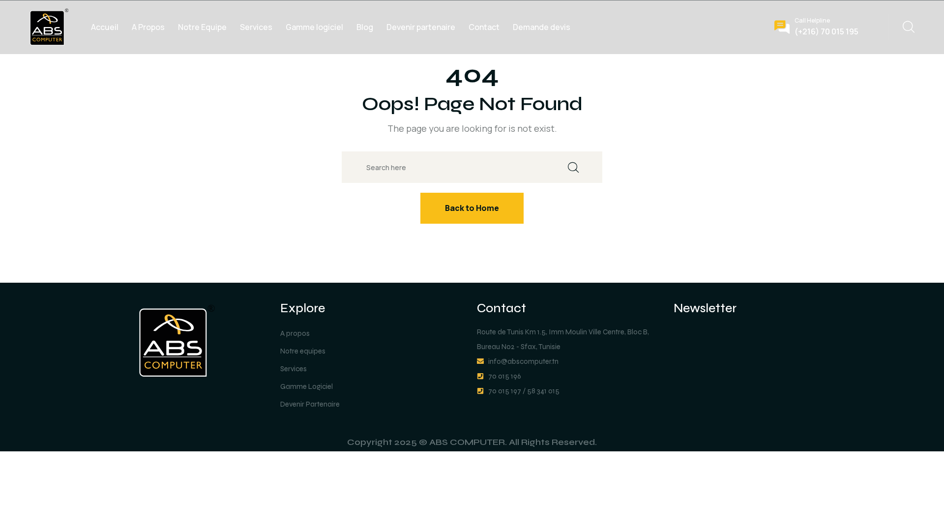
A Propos (148, 27)
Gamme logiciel (314, 27)
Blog (364, 27)
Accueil (104, 27)
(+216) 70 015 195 (826, 31)
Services (256, 27)
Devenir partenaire (420, 27)
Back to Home (472, 208)
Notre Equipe (202, 27)
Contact (484, 27)
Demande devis (541, 27)
